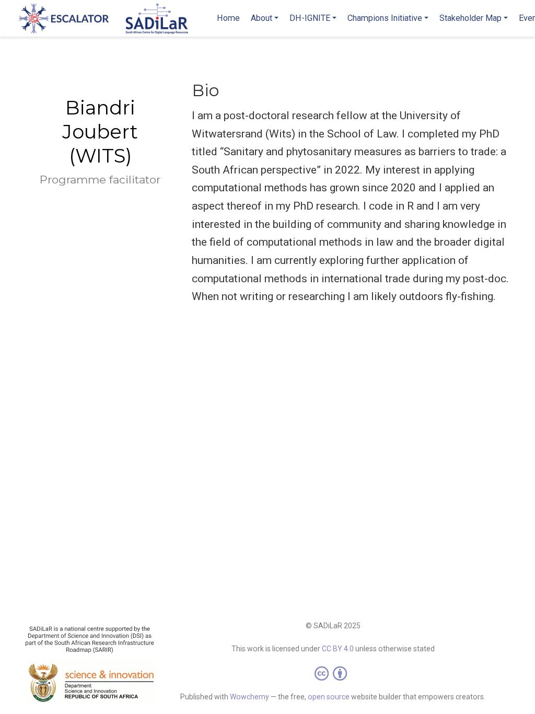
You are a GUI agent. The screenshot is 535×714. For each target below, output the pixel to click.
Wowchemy (249, 697)
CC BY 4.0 (338, 648)
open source (329, 697)
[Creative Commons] (333, 673)
